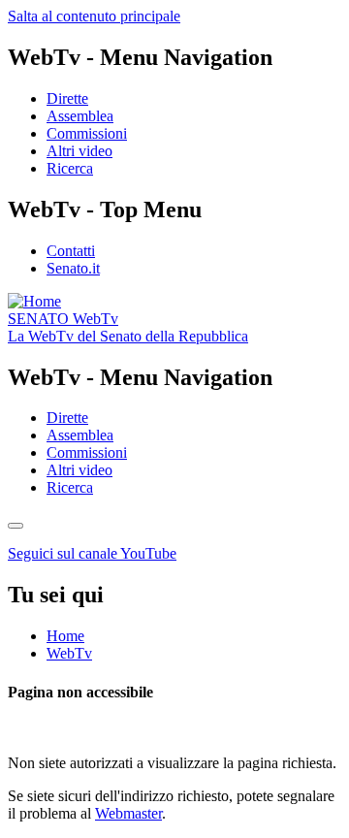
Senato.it (73, 268)
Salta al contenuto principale (94, 16)
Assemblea (80, 116)
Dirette (67, 98)
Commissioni (87, 133)
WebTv (63, 318)
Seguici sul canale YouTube (92, 553)
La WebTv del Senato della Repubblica (128, 336)
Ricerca (70, 168)
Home (65, 636)
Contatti (71, 250)
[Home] (34, 301)
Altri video (79, 151)
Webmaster (128, 813)
